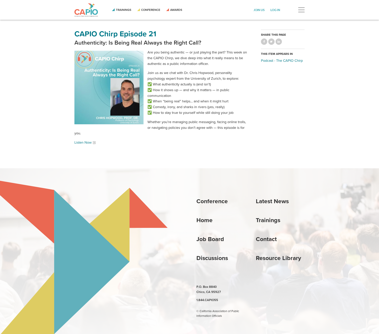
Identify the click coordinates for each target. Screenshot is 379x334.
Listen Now (83, 142)
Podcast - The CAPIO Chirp (282, 60)
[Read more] (109, 87)
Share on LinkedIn (279, 41)
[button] (259, 10)
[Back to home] (86, 10)
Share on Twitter (271, 41)
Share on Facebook (264, 41)
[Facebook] (268, 287)
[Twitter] (277, 287)
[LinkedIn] (259, 287)
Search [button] (289, 10)
